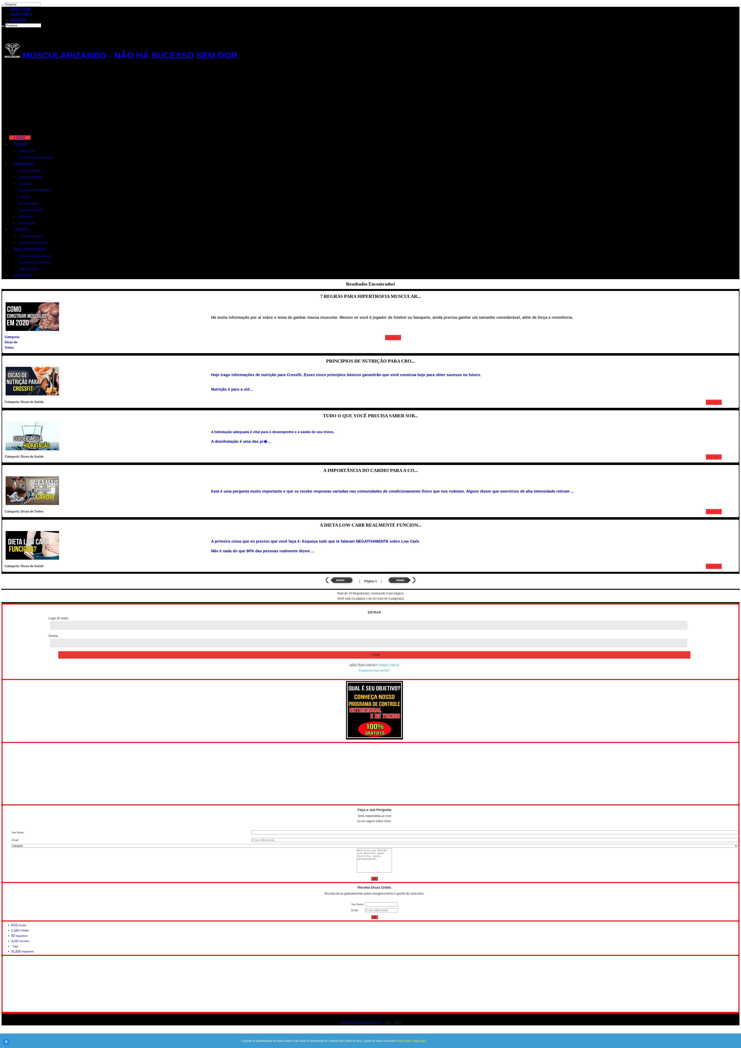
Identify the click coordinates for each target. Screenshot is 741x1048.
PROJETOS (26, 216)
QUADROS (23, 164)
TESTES (21, 229)
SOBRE (20, 144)
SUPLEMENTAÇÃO (30, 210)
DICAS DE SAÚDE (30, 170)
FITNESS (24, 197)
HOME (20, 137)
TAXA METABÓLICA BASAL (35, 256)
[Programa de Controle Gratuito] (374, 738)
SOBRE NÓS (26, 151)
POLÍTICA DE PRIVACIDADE (36, 157)
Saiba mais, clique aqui (412, 1040)
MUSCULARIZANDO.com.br (362, 1022)
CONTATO (23, 275)
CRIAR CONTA (21, 14)
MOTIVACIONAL (29, 203)
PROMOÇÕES (27, 223)
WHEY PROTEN (28, 269)
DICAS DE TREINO (30, 177)
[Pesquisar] (3, 26)
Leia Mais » (393, 337)
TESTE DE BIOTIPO (31, 236)
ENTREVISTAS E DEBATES (35, 190)
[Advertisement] (370, 99)
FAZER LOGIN (20, 9)
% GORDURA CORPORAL (35, 262)
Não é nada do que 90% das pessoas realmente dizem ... (263, 551)
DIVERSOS (25, 183)
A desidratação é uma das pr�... (241, 441)
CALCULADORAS (29, 249)
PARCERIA (18, 20)
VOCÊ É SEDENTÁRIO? (33, 243)
